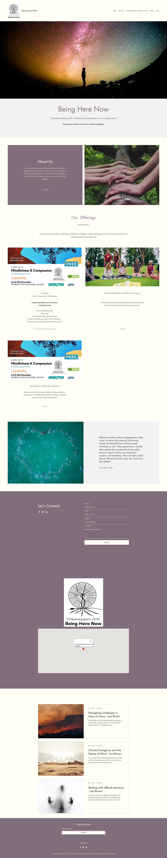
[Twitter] (43, 512)
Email (86, 511)
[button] (122, 328)
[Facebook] (39, 512)
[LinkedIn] (46, 512)
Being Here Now (30, 10)
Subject (87, 518)
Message (88, 526)
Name (87, 503)
